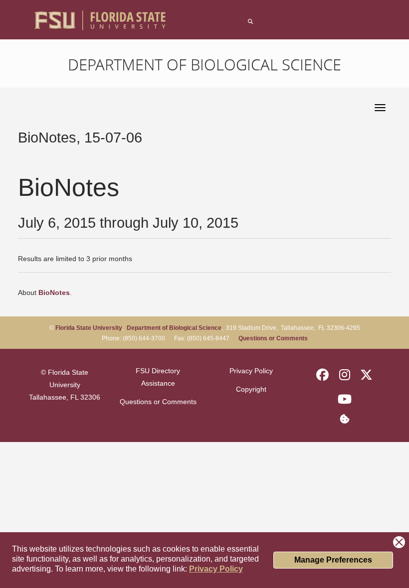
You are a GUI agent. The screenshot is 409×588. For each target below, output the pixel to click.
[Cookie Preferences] (344, 419)
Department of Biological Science (204, 64)
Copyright (251, 389)
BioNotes (54, 292)
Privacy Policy (216, 569)
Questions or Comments (273, 338)
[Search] (250, 21)
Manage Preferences (333, 560)
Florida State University (88, 327)
